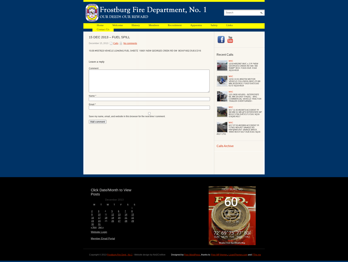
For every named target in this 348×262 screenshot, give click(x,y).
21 (126, 217)
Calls (115, 43)
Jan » (101, 227)
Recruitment (175, 25)
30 (92, 224)
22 (132, 217)
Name (92, 96)
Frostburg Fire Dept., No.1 (119, 254)
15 (132, 214)
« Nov (94, 227)
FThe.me (256, 254)
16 (92, 217)
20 (119, 217)
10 (99, 214)
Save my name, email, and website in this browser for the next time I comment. (127, 116)
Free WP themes (219, 254)
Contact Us (103, 29)
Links (229, 25)
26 (112, 221)
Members (154, 25)
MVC (231, 61)
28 (126, 221)
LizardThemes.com (238, 254)
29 (132, 221)
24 (99, 221)
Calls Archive (225, 146)
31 (99, 224)
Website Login (99, 231)
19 (112, 217)
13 (119, 214)
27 (119, 221)
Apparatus (196, 25)
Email (92, 104)
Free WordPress (192, 254)
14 (126, 214)
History (136, 25)
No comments (130, 43)
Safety (214, 25)
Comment (93, 68)
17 (99, 217)
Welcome (117, 25)
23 (92, 221)
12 (112, 214)
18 (106, 217)
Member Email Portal (103, 238)
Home (100, 25)
